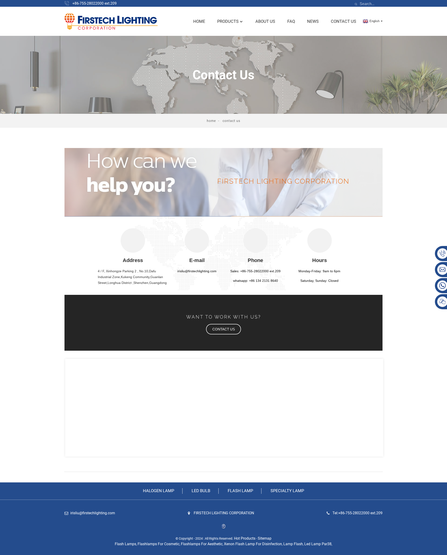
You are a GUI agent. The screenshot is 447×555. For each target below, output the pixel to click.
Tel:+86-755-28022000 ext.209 (357, 513)
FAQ (291, 21)
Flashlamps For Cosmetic (158, 544)
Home (199, 21)
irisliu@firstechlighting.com (92, 513)
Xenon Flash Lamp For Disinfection (253, 544)
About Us (265, 21)
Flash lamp (240, 490)
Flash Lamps (125, 544)
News (313, 21)
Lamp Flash (293, 544)
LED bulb (201, 490)
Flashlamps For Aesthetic (202, 544)
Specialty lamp (287, 490)
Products (228, 21)
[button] (223, 329)
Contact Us (343, 21)
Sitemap (264, 538)
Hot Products (244, 538)
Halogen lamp (158, 490)
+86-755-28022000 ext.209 (94, 3)
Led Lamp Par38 (318, 544)
